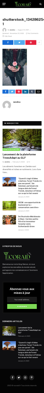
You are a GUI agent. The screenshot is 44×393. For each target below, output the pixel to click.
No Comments (33, 33)
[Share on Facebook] (7, 42)
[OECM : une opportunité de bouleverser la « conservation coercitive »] (9, 205)
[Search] (40, 4)
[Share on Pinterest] (30, 42)
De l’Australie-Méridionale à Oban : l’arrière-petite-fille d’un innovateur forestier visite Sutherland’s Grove (29, 221)
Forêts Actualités (11, 149)
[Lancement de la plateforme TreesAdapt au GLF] (22, 140)
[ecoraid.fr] (23, 4)
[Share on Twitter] (19, 42)
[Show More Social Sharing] (39, 42)
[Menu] (4, 4)
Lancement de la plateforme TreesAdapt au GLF (29, 330)
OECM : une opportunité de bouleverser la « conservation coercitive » (29, 205)
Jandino (12, 30)
